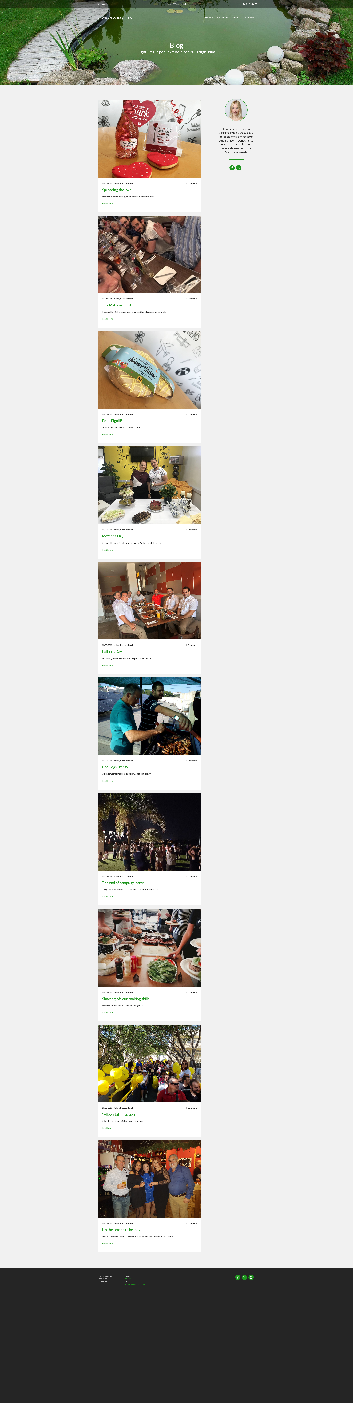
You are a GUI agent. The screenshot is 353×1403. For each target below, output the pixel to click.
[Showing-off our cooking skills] (149, 948)
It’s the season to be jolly (121, 1230)
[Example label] (239, 168)
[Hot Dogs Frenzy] (149, 716)
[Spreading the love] (149, 139)
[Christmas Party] (149, 1179)
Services (222, 17)
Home (209, 17)
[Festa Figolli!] (149, 370)
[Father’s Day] (149, 600)
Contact (251, 17)
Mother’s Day (112, 536)
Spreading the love (116, 190)
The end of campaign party (123, 883)
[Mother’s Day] (149, 485)
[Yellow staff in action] (149, 1063)
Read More (107, 203)
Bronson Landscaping (115, 17)
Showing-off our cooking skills (125, 999)
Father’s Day (112, 652)
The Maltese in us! (116, 305)
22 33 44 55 (129, 1279)
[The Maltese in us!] (149, 254)
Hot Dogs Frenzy (115, 767)
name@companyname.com (135, 1284)
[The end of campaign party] (149, 832)
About (236, 17)
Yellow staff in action (118, 1114)
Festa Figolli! (112, 421)
